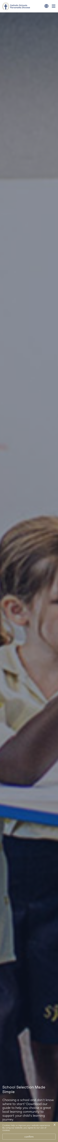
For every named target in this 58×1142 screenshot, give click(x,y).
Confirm (29, 1136)
